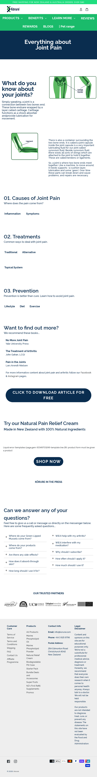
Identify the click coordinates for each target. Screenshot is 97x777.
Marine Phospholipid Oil (32, 638)
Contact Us (12, 655)
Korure (16, 771)
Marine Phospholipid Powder (32, 648)
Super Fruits (32, 682)
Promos (30, 692)
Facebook (86, 372)
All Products (32, 631)
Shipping (11, 647)
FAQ (9, 651)
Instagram (13, 376)
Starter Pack (32, 668)
